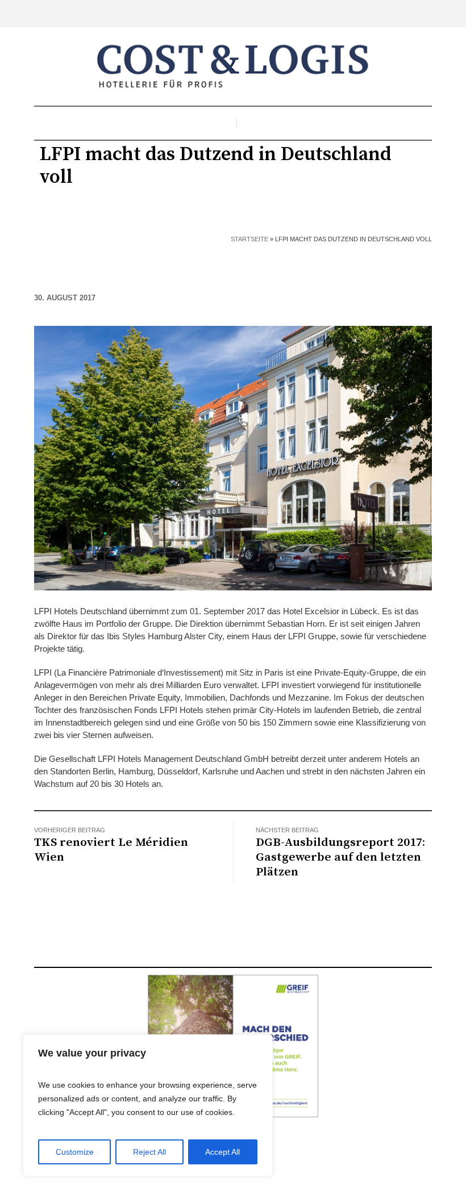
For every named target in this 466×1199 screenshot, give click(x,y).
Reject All (149, 1151)
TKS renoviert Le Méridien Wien (111, 850)
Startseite (249, 239)
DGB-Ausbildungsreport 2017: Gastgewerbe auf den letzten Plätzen (340, 857)
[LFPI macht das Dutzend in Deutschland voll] (233, 457)
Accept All (222, 1151)
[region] (148, 1105)
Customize (75, 1151)
